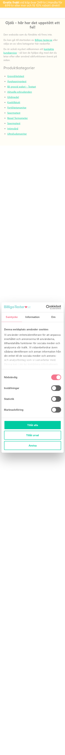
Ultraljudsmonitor (17, 133)
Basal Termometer (17, 118)
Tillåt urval (32, 435)
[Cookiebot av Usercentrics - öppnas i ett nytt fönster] (46, 307)
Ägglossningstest (16, 81)
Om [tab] (53, 316)
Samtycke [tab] (12, 316)
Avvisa (33, 445)
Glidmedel (13, 97)
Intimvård (12, 128)
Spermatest (13, 112)
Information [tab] (32, 316)
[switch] (56, 388)
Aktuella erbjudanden (19, 91)
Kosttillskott (13, 102)
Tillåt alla (32, 424)
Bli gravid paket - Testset (21, 86)
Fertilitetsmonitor (16, 107)
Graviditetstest (15, 76)
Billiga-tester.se (43, 39)
